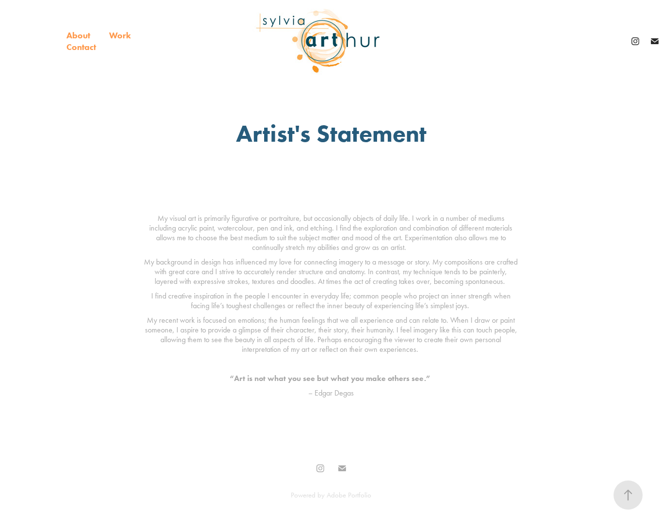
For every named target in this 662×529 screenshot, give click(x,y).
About (78, 35)
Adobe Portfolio (349, 495)
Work (120, 35)
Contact (81, 47)
